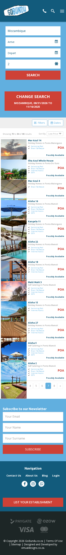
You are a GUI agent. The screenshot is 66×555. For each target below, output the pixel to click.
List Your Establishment (33, 502)
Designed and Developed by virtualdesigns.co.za (39, 546)
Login (56, 475)
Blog (45, 475)
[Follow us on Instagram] (33, 484)
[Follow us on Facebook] (24, 484)
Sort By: (42, 133)
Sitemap (16, 544)
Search (33, 75)
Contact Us (44, 11)
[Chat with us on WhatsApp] (41, 484)
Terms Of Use (54, 541)
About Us (31, 475)
